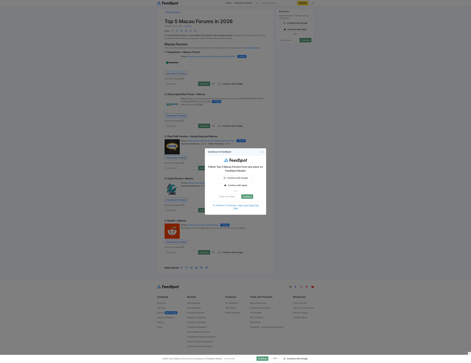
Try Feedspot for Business (225, 205)
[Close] (262, 151)
